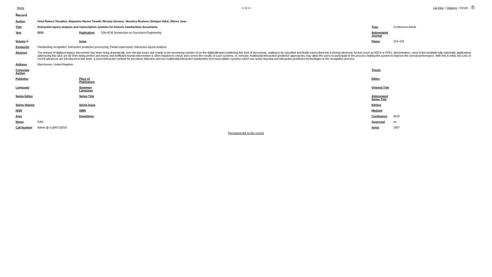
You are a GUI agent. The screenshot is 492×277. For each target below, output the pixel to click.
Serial (375, 127)
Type (375, 26)
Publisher (22, 78)
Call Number (24, 127)
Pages (376, 41)
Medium (377, 110)
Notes (20, 121)
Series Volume (25, 104)
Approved (378, 121)
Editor (376, 78)
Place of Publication (87, 80)
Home (20, 7)
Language (22, 87)
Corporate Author (22, 71)
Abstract (21, 52)
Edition (376, 104)
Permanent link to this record (246, 133)
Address (21, 64)
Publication (87, 32)
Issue (82, 41)
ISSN (19, 110)
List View (438, 7)
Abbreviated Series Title (380, 98)
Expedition (86, 116)
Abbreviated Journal (380, 34)
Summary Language (86, 89)
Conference (379, 116)
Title (19, 26)
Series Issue (87, 104)
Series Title (86, 96)
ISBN (82, 110)
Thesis (376, 70)
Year (18, 32)
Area (19, 116)
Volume (21, 41)
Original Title (380, 87)
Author (20, 21)
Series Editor (24, 96)
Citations (452, 7)
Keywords (22, 46)
